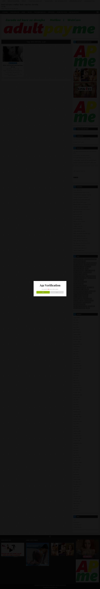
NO (57, 292)
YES (43, 292)
